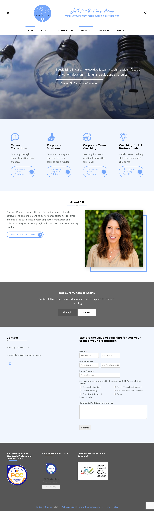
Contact (121, 30)
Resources (104, 30)
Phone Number (87, 371)
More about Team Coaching (93, 171)
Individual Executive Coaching (130, 390)
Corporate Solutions (92, 387)
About (44, 30)
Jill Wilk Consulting (92, 11)
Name (83, 351)
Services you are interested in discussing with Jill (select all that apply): (110, 382)
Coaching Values (64, 30)
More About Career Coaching (20, 171)
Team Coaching (90, 390)
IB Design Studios (44, 507)
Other (119, 394)
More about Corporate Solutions (56, 171)
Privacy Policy (112, 507)
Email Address (86, 361)
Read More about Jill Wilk (22, 234)
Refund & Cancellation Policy (90, 507)
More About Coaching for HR (129, 171)
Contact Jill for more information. (79, 83)
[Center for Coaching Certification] (93, 464)
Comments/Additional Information (96, 403)
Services (85, 30)
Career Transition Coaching (129, 387)
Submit (85, 427)
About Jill (67, 312)
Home (30, 30)
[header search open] (145, 13)
